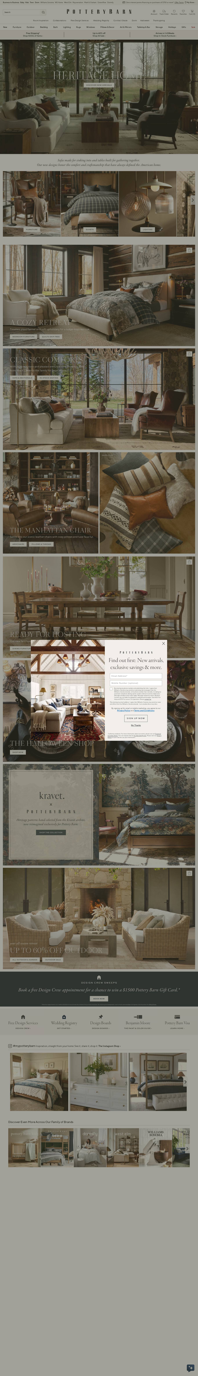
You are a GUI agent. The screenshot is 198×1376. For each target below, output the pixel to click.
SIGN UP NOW (136, 718)
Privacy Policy (123, 710)
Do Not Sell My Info (140, 736)
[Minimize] (163, 643)
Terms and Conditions (144, 710)
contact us (148, 699)
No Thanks (136, 725)
